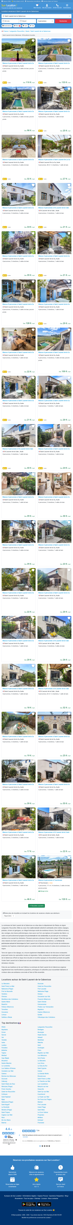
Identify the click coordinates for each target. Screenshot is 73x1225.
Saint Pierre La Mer (8, 986)
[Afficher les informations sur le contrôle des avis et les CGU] (16, 1140)
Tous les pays (28, 1198)
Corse (4, 1032)
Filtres (17, 26)
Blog (66, 1196)
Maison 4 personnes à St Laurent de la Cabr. (53, 689)
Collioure (4, 1094)
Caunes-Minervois (44, 1012)
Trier (32, 26)
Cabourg (4, 1081)
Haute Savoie (42, 1035)
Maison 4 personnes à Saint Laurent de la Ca (54, 111)
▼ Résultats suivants (36, 906)
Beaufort (4, 1004)
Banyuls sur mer (43, 1086)
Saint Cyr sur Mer (43, 1092)
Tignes (4, 1053)
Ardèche (4, 1050)
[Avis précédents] (19, 1135)
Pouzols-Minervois (44, 999)
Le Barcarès (6, 983)
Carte (26, 26)
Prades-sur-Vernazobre (45, 1007)
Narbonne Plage (43, 991)
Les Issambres (43, 1084)
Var (3, 1037)
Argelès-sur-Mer (43, 1053)
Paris (39, 1050)
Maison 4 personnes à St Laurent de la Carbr (53, 832)
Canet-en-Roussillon (44, 986)
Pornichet (41, 1123)
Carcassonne (42, 1004)
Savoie (4, 1035)
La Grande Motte (43, 1073)
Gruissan (40, 983)
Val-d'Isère (41, 1058)
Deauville (41, 1089)
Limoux (4, 1015)
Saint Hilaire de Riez (8, 1084)
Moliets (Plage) (7, 1110)
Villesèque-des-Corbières (46, 1017)
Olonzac (4, 996)
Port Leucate (42, 989)
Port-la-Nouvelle (7, 991)
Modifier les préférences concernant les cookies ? (36, 1217)
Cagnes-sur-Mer (7, 1115)
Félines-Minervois (8, 1007)
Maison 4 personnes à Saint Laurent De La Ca (54, 160)
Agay (3, 1099)
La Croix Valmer (43, 1112)
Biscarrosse (42, 1076)
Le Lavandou (6, 1066)
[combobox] (36, 16)
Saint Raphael (6, 1097)
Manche (40, 1042)
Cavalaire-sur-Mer (7, 1071)
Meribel (4, 1055)
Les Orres (41, 1063)
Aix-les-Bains (6, 1120)
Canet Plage (42, 1107)
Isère (3, 1042)
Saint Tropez (6, 1112)
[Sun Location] (9, 5)
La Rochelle (5, 1107)
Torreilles (5, 1009)
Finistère (4, 1048)
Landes (4, 1045)
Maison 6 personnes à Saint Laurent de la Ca (18, 63)
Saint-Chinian (42, 1002)
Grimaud (40, 1120)
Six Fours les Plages (45, 1099)
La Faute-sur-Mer (43, 1097)
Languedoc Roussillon (45, 1027)
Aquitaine (5, 1029)
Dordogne (41, 1048)
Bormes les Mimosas (9, 1076)
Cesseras (5, 1012)
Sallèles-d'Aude (7, 1017)
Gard (39, 1045)
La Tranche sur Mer (44, 1081)
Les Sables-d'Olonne (8, 1068)
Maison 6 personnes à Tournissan (50, 880)
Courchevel (41, 1094)
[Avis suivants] (70, 1135)
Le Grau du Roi (42, 1066)
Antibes (40, 1117)
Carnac (40, 1071)
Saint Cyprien (42, 1068)
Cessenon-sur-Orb (44, 996)
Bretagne (41, 1029)
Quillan (40, 1015)
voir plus (25, 1136)
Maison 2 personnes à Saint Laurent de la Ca (54, 400)
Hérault (40, 1037)
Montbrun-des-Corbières (10, 999)
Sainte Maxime (6, 1063)
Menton (40, 1102)
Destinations (8, 26)
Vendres (4, 994)
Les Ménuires (42, 1055)
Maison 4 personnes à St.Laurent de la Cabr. (53, 208)
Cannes (4, 1073)
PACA (3, 1027)
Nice (3, 1117)
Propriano (41, 1115)
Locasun (44, 1198)
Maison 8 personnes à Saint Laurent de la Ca (18, 304)
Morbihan (41, 1040)
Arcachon (5, 1061)
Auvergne (41, 1032)
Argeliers (41, 1009)
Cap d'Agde (5, 1058)
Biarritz (4, 1123)
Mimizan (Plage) (7, 1086)
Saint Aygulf (6, 1104)
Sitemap (37, 1198)
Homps (40, 994)
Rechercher (63, 21)
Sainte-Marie (6, 1002)
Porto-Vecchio (6, 1089)
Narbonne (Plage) (7, 989)
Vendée (4, 1040)
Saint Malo (41, 1110)
